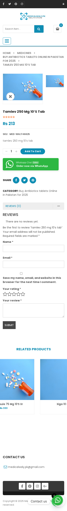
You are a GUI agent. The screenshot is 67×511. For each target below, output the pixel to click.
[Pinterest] (29, 486)
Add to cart (33, 151)
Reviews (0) (13, 206)
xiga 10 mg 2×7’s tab (48, 404)
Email (7, 258)
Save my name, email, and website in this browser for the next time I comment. (32, 280)
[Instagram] (37, 486)
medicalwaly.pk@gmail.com (26, 467)
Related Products (33, 349)
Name (8, 242)
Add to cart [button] (48, 411)
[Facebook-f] (3, 4)
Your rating (12, 289)
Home (7, 53)
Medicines (24, 53)
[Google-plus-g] (45, 486)
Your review (12, 300)
